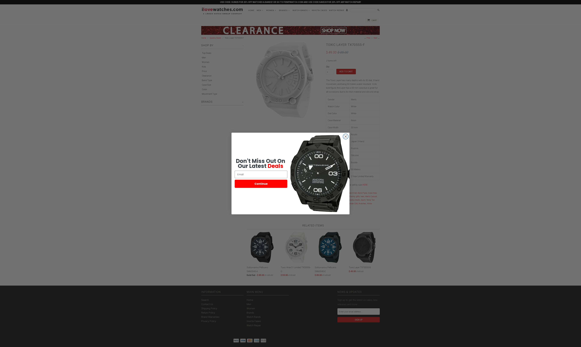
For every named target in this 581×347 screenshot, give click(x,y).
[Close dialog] (345, 136)
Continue (261, 184)
